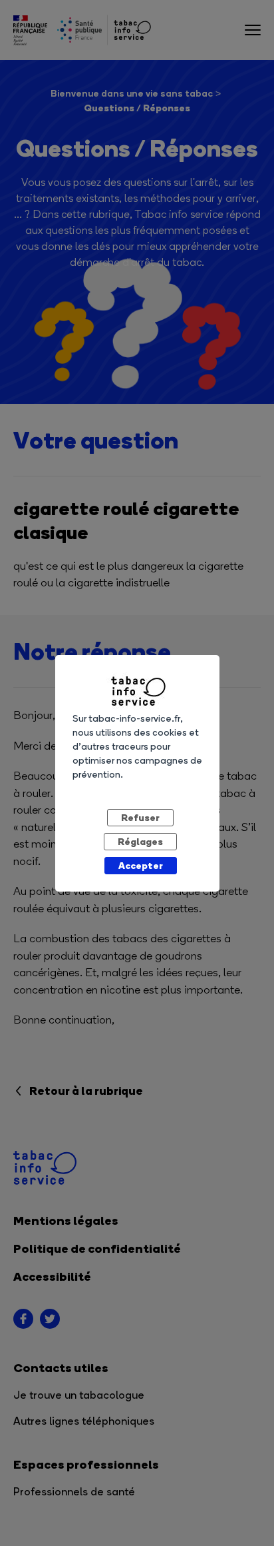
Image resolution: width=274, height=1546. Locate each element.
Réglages (140, 841)
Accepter (140, 865)
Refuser (140, 817)
